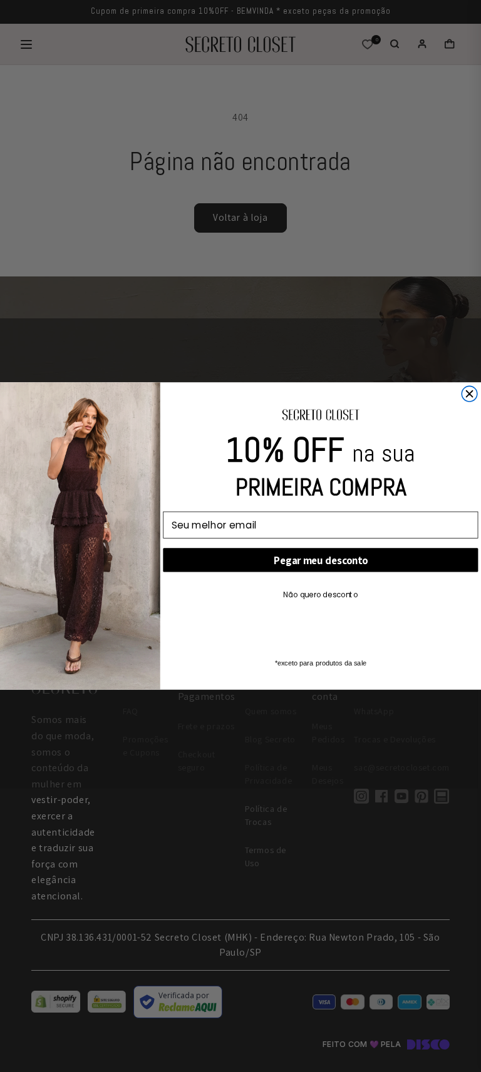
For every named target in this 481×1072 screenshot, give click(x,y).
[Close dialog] (469, 394)
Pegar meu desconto (321, 560)
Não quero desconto (320, 594)
